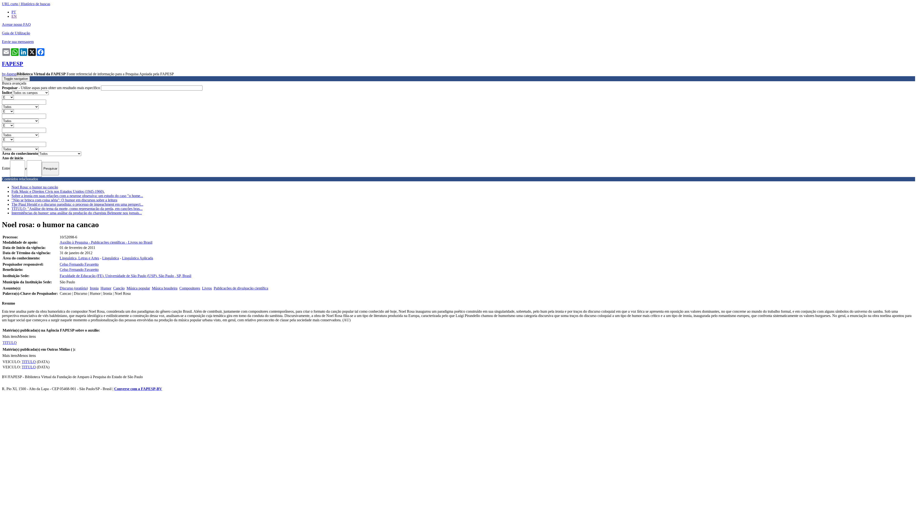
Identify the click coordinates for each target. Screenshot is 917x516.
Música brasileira (164, 288)
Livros (207, 288)
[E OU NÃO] (8, 97)
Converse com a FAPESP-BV (138, 389)
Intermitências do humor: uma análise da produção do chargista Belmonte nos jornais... (76, 213)
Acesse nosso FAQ (16, 24)
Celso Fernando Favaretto (79, 264)
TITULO (10, 343)
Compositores (189, 288)
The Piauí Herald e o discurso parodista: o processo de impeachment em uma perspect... (77, 204)
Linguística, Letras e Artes (79, 258)
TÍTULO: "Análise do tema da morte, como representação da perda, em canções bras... (77, 209)
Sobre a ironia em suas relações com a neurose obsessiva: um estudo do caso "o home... (77, 196)
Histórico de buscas (35, 4)
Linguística (110, 258)
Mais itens (10, 336)
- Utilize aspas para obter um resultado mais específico (51, 88)
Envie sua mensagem (18, 42)
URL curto (10, 4)
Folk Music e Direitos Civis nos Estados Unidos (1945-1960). (58, 191)
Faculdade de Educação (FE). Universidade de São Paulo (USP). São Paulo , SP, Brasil (125, 276)
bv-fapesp (9, 74)
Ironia (94, 288)
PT (13, 12)
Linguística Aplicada (137, 258)
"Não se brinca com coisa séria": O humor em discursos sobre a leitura (64, 200)
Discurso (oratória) (74, 288)
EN (14, 16)
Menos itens (27, 336)
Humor (106, 288)
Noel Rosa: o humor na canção (34, 187)
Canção (119, 288)
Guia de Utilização (16, 33)
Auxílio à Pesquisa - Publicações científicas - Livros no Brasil (106, 242)
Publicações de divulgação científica (241, 288)
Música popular (138, 288)
